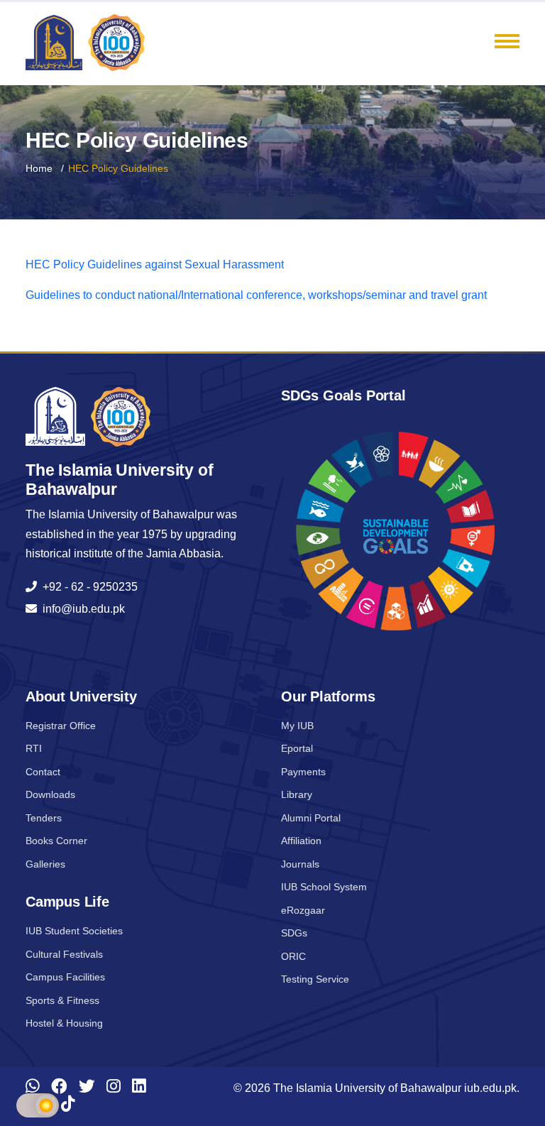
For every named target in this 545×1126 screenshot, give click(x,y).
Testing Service (315, 979)
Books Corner (56, 840)
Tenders (44, 818)
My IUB (297, 725)
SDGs (294, 933)
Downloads (50, 794)
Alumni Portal (311, 818)
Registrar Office (61, 725)
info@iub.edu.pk (81, 609)
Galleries (45, 864)
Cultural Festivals (64, 954)
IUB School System (324, 886)
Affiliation (301, 840)
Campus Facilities (65, 977)
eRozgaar (303, 910)
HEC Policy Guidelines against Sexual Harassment (155, 264)
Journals (300, 864)
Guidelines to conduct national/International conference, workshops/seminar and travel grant (256, 295)
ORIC (293, 956)
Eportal (297, 748)
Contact (43, 771)
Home (39, 168)
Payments (303, 771)
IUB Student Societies (74, 930)
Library (296, 794)
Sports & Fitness (62, 1000)
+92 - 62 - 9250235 (87, 587)
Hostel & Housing (64, 1023)
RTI (34, 748)
